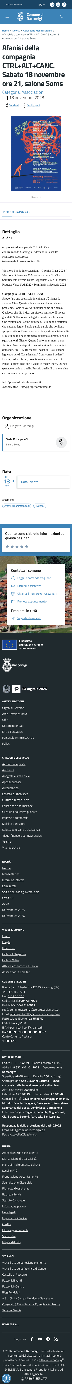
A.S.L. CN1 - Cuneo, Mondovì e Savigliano (27, 1298)
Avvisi (5, 903)
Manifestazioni (11, 874)
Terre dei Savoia (11, 1310)
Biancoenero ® (28, 1369)
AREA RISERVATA (36, 1378)
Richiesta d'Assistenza (15, 1188)
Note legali (9, 1212)
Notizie (6, 868)
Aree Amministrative (15, 713)
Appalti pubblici (11, 782)
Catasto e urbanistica (15, 794)
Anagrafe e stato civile (16, 776)
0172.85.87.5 (16, 996)
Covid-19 (7, 898)
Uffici (5, 719)
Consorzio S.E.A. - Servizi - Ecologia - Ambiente (31, 1304)
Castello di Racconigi (14, 1274)
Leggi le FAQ (10, 1170)
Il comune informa (13, 880)
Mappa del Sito (11, 1242)
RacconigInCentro (13, 1286)
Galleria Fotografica (14, 954)
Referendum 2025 (13, 909)
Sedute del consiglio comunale (20, 892)
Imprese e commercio (15, 817)
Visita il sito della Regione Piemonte (24, 1262)
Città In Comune (49, 1360)
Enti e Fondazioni (12, 731)
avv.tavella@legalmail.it (22, 1134)
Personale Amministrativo (18, 737)
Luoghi (6, 942)
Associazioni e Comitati (16, 972)
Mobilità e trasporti (13, 823)
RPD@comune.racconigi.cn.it (27, 1130)
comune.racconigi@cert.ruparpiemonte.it (34, 1009)
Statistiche (9, 1236)
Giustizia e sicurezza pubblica (19, 811)
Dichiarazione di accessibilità (19, 1158)
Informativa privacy (14, 1206)
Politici (6, 743)
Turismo (6, 841)
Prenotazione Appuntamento (20, 1176)
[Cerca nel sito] (62, 16)
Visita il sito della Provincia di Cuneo (24, 1268)
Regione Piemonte (14, 4)
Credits (6, 1224)
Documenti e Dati (12, 725)
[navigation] (7, 16)
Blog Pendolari (11, 1292)
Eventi (6, 936)
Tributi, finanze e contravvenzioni (22, 835)
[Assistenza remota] (62, 1360)
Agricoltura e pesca (13, 764)
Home (5, 30)
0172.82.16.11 (16, 991)
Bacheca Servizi (11, 1194)
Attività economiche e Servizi (20, 966)
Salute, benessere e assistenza (21, 829)
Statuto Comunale (13, 1200)
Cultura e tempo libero (15, 800)
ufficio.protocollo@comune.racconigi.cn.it (35, 1014)
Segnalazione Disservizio (17, 1182)
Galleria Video (10, 960)
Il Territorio (8, 948)
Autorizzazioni (10, 788)
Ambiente (8, 770)
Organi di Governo (13, 708)
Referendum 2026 (13, 915)
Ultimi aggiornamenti (15, 1230)
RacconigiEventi (12, 1280)
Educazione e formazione (17, 805)
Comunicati (9, 886)
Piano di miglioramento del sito (21, 1164)
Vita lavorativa (11, 847)
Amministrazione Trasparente (20, 1152)
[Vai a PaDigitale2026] (24, 688)
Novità (16, 30)
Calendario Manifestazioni (37, 30)
